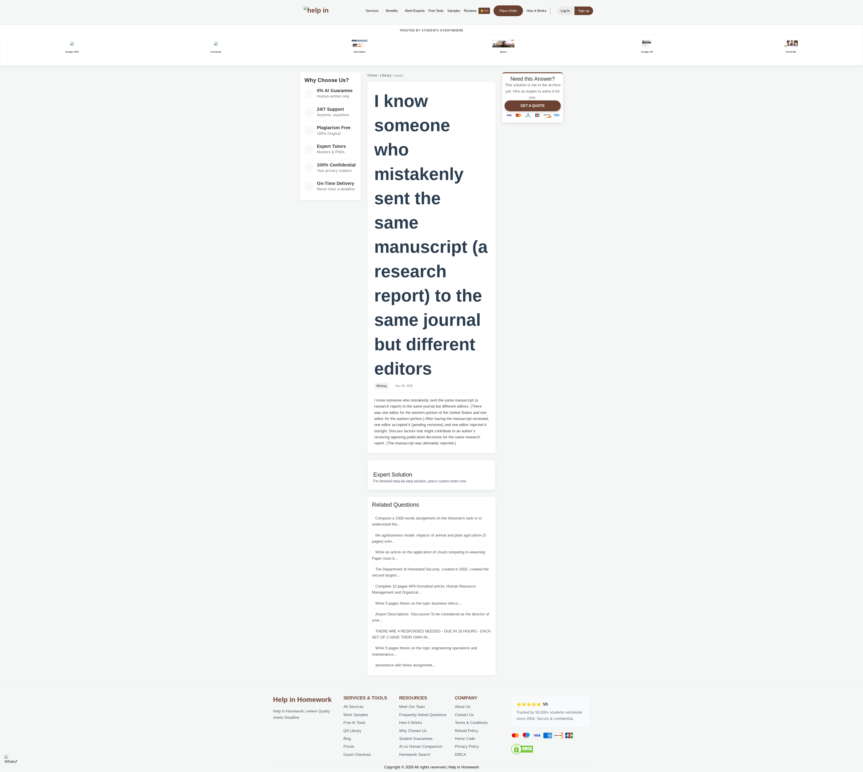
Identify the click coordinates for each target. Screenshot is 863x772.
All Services (353, 707)
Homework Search (414, 754)
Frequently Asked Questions (423, 715)
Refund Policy (466, 731)
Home (372, 75)
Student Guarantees (416, 739)
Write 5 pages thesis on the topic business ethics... (418, 603)
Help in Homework (302, 699)
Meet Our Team (412, 707)
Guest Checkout (357, 754)
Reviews (476, 11)
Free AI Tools (354, 723)
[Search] (355, 10)
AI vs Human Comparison (420, 746)
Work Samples (355, 715)
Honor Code (465, 739)
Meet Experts (415, 11)
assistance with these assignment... (405, 665)
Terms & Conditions (471, 723)
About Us (462, 707)
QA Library (352, 731)
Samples (453, 11)
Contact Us (464, 715)
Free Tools (436, 11)
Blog (347, 739)
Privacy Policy (467, 746)
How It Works (537, 11)
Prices (348, 746)
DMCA (460, 754)
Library (386, 75)
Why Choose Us (413, 731)
